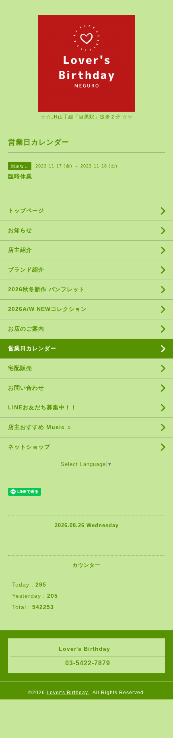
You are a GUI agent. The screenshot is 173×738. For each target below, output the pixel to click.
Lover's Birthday (68, 692)
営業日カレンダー (32, 348)
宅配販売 (20, 368)
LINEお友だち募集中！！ (42, 407)
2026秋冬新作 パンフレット (46, 289)
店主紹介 (20, 250)
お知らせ (20, 230)
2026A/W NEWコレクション (47, 309)
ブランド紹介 (26, 269)
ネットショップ (29, 447)
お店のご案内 (26, 328)
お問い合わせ (26, 387)
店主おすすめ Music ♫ (40, 427)
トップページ (26, 210)
